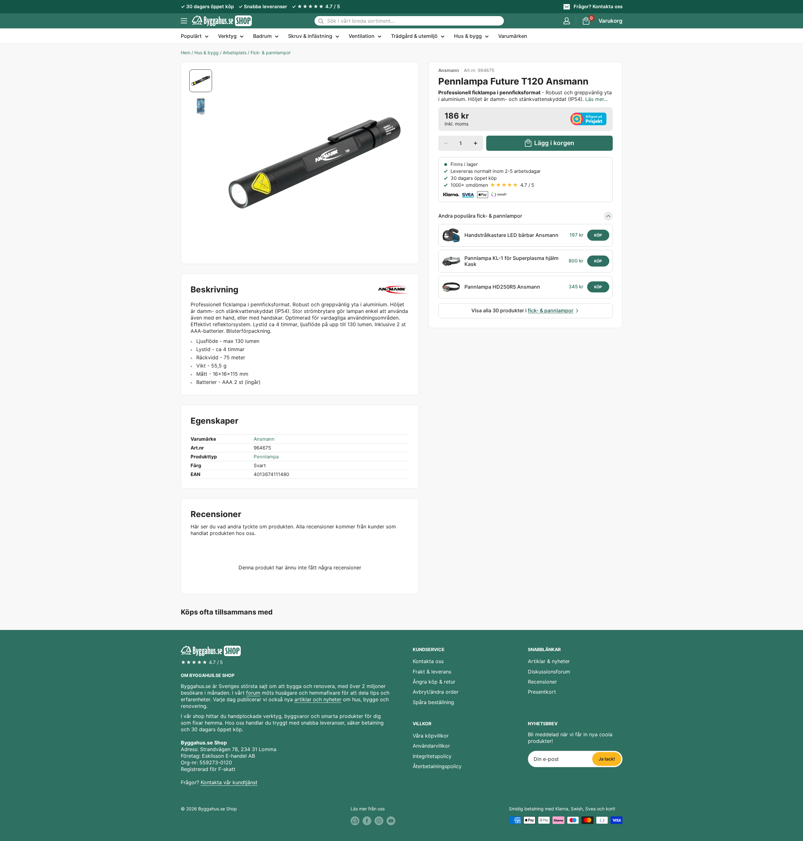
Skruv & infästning (310, 36)
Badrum (262, 36)
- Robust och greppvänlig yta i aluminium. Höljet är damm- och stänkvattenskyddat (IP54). (525, 95)
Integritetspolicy (432, 756)
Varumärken (512, 36)
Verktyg (227, 36)
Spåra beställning (433, 702)
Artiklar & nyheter (549, 661)
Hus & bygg (468, 36)
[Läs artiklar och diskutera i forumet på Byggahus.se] (355, 820)
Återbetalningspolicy (437, 766)
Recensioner (542, 682)
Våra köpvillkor (431, 735)
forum (253, 693)
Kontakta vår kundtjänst (229, 782)
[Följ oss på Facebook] (367, 820)
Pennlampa (266, 457)
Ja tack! (607, 759)
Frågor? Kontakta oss (598, 6)
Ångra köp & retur (434, 682)
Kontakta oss (428, 661)
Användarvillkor (431, 746)
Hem (185, 52)
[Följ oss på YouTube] (391, 820)
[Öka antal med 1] (475, 143)
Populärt (191, 36)
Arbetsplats (234, 52)
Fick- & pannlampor (271, 52)
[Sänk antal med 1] (445, 143)
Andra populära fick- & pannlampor (480, 216)
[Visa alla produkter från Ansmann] (393, 289)
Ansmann (448, 70)
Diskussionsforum (549, 671)
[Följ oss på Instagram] (379, 820)
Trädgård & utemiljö (414, 36)
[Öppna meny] (184, 20)
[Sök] (321, 21)
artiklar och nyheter (317, 699)
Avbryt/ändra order (435, 692)
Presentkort (542, 692)
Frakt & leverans (432, 671)
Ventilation (362, 36)
